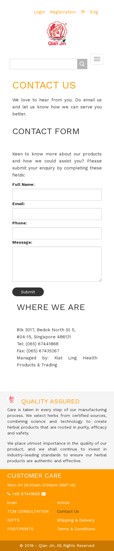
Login (39, 12)
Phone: (19, 223)
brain (12, 502)
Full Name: (23, 184)
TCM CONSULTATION (28, 511)
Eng (94, 12)
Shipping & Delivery (75, 520)
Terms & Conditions (76, 528)
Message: (22, 242)
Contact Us (68, 511)
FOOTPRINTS (20, 528)
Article (63, 502)
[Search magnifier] (82, 64)
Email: (18, 203)
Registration (63, 12)
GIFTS (13, 520)
